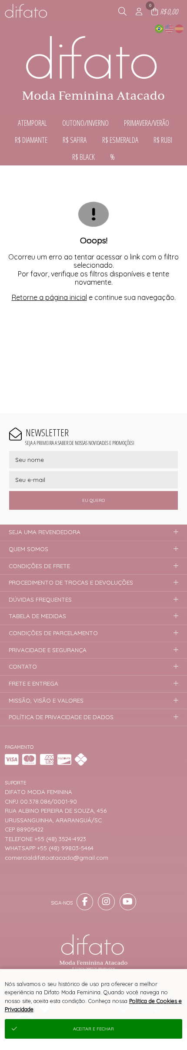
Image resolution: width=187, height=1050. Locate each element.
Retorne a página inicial (49, 297)
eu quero (93, 500)
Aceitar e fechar (93, 1029)
